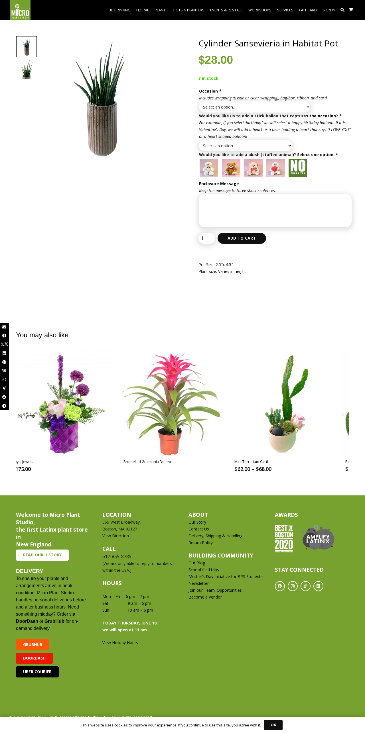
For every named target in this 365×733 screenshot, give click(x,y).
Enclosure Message (219, 183)
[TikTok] (306, 586)
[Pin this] (4, 362)
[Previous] (23, 414)
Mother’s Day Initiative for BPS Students (225, 576)
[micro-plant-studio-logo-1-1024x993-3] (20, 10)
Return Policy (200, 542)
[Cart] (351, 10)
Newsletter (198, 583)
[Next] (342, 414)
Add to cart (242, 238)
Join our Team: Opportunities (215, 590)
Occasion (210, 91)
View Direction (115, 535)
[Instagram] (293, 586)
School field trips (203, 569)
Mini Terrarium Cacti (150, 461)
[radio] (209, 168)
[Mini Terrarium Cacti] (182, 403)
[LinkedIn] (318, 586)
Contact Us (198, 529)
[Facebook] (280, 586)
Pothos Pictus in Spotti (263, 461)
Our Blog (196, 562)
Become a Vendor (205, 597)
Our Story (197, 522)
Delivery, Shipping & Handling (216, 535)
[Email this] (4, 327)
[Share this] (4, 335)
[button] (342, 10)
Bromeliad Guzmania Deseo (46, 461)
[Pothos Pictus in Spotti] (293, 403)
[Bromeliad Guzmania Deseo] (71, 403)
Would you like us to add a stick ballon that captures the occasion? (270, 116)
